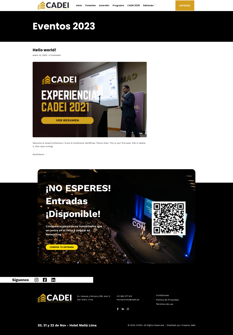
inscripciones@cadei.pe (127, 299)
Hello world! (44, 50)
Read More (38, 154)
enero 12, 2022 (40, 55)
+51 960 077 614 (124, 296)
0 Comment (55, 55)
